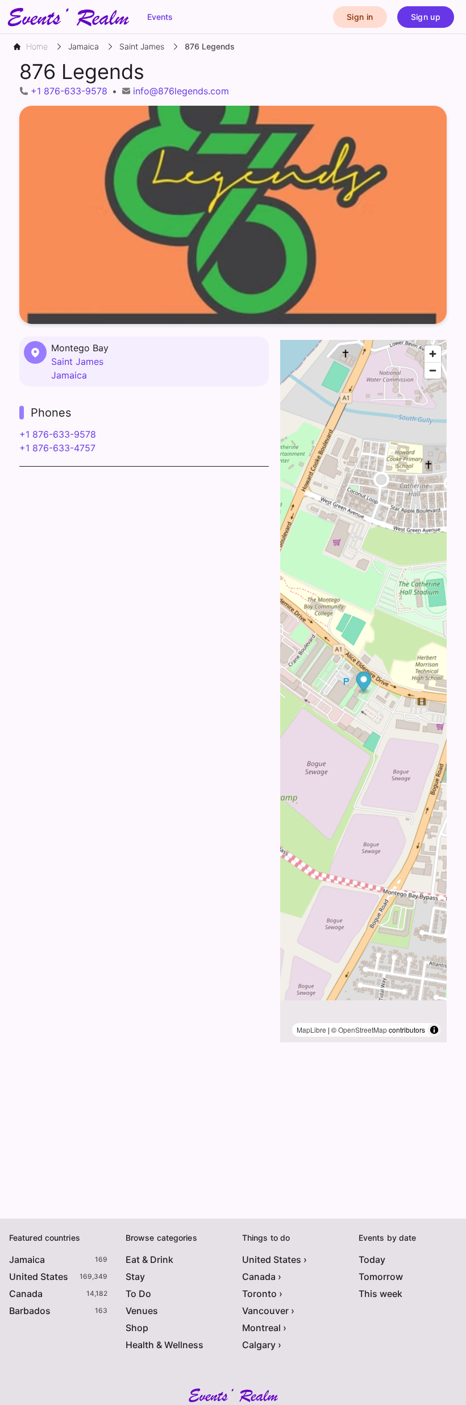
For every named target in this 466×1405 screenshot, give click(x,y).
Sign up (425, 17)
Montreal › (264, 1327)
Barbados (30, 1310)
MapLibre (311, 1029)
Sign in (360, 17)
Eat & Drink (149, 1259)
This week (380, 1293)
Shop (137, 1327)
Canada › (261, 1276)
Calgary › (261, 1344)
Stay (135, 1276)
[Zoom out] (433, 370)
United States (38, 1276)
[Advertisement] (144, 557)
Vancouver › (268, 1310)
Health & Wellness (164, 1344)
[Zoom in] (433, 354)
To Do (138, 1293)
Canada (26, 1293)
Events (160, 17)
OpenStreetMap (362, 1029)
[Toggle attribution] (434, 1030)
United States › (274, 1259)
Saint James (77, 361)
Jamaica (69, 375)
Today (372, 1259)
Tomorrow (381, 1276)
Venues (142, 1310)
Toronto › (262, 1293)
